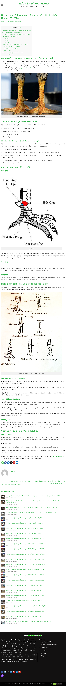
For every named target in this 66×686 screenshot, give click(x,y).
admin (19, 21)
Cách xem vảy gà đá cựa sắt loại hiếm (13, 52)
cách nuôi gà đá (57, 456)
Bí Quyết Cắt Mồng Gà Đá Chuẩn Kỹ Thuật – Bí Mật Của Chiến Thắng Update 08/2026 (31, 507)
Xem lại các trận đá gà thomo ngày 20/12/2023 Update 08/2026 (25, 575)
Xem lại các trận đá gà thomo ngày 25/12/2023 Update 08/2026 (25, 554)
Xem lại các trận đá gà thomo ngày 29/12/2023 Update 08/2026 (25, 544)
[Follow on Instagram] (5, 672)
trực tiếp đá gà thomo (27, 68)
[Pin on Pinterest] (14, 462)
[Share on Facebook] (5, 462)
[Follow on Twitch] (2, 675)
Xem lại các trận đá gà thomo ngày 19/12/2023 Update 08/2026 (25, 580)
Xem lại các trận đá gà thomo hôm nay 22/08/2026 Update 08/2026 (26, 606)
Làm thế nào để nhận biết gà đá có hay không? (17, 34)
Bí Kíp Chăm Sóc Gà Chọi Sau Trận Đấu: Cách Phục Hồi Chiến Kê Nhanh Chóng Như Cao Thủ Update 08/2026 (33, 501)
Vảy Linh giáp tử (8, 54)
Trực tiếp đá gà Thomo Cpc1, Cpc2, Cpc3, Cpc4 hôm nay (29, 683)
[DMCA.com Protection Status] (57, 683)
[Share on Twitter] (8, 462)
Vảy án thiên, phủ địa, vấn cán (12, 46)
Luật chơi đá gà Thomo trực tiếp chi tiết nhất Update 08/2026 (24, 601)
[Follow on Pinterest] (14, 672)
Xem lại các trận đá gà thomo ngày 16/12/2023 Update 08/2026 (25, 590)
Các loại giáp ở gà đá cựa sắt (10, 36)
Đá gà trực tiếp (45, 656)
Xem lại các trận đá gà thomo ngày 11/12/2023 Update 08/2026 (25, 595)
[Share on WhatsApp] (2, 462)
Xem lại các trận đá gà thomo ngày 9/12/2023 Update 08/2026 (25, 616)
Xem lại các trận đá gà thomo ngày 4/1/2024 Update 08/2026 (24, 523)
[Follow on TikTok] (8, 672)
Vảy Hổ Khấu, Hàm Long (11, 48)
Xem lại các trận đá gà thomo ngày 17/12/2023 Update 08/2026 (25, 585)
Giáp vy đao (7, 50)
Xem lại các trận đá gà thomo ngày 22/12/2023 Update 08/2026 (25, 564)
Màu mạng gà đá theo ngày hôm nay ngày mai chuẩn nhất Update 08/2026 (28, 621)
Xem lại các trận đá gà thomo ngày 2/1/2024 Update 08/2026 (24, 528)
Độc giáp (6, 38)
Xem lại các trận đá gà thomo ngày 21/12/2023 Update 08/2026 (25, 570)
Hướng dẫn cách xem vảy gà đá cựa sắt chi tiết (15, 44)
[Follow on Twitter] (11, 672)
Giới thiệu (43, 650)
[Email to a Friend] (11, 462)
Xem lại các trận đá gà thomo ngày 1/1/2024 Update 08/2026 (24, 533)
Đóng (19, 27)
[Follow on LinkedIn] (16, 672)
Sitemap (43, 653)
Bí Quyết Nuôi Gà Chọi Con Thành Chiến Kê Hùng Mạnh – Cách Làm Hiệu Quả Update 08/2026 (34, 496)
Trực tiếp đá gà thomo (47, 642)
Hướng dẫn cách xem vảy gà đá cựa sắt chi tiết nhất (16, 30)
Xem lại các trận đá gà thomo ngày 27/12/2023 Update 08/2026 (25, 549)
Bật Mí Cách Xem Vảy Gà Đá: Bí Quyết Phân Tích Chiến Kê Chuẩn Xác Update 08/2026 (31, 513)
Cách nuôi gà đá (5, 12)
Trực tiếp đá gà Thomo (33, 3)
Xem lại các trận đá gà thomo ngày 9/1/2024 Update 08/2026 (24, 518)
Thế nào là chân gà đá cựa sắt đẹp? (12, 32)
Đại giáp (6, 42)
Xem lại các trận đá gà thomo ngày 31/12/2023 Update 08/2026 (25, 538)
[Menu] (2, 5)
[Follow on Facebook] (2, 672)
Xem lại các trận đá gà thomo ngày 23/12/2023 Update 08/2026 (25, 559)
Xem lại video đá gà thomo (49, 644)
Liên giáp (6, 40)
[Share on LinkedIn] (17, 462)
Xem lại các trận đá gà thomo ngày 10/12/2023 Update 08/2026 (25, 611)
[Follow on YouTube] (19, 672)
